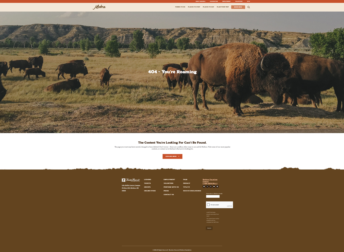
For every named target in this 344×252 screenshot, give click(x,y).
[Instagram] (210, 186)
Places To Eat (208, 7)
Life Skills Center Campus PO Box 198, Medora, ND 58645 (131, 188)
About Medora (200, 1)
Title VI (186, 187)
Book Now (238, 7)
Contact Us (169, 195)
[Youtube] (214, 186)
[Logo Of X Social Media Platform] (207, 186)
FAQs (185, 180)
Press (166, 191)
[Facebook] (204, 186)
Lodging (147, 180)
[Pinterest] (217, 186)
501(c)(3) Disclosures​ (192, 191)
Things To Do (180, 7)
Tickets (147, 183)
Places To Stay (194, 7)
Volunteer (239, 1)
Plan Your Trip (223, 7)
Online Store (150, 191)
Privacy (186, 183)
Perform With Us (171, 187)
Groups (147, 187)
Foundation (214, 1)
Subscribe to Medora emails (214, 193)
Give (248, 1)
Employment (226, 1)
